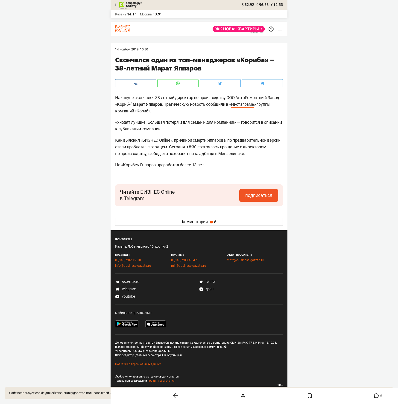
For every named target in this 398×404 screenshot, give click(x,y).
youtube (128, 296)
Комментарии (199, 222)
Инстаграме (242, 104)
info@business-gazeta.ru (133, 265)
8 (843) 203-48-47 (184, 260)
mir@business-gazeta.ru (188, 265)
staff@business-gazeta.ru (245, 260)
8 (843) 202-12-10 (128, 260)
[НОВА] (237, 29)
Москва (146, 14)
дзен (209, 289)
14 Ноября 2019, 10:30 (131, 49)
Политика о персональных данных (138, 364)
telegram (128, 289)
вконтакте (130, 281)
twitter (210, 281)
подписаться (258, 195)
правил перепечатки (161, 380)
